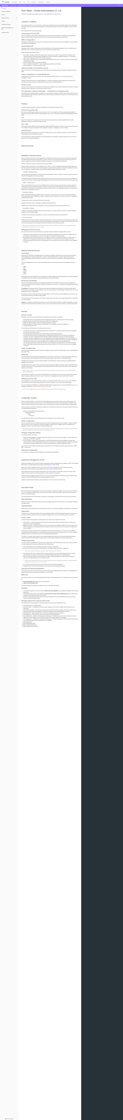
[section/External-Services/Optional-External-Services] (20, 250)
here (51, 238)
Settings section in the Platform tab (56, 418)
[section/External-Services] (20, 146)
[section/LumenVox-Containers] (20, 22)
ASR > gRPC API (36, 438)
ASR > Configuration (26, 447)
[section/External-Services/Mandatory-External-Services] (20, 155)
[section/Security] (20, 311)
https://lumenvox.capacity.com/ (54, 14)
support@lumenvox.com (37, 14)
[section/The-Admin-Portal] (20, 487)
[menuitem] (9, 11)
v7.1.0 (119, 5)
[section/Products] (20, 104)
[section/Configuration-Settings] (20, 398)
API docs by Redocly (10, 1118)
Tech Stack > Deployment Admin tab (57, 479)
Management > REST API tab (52, 464)
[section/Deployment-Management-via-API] (20, 460)
